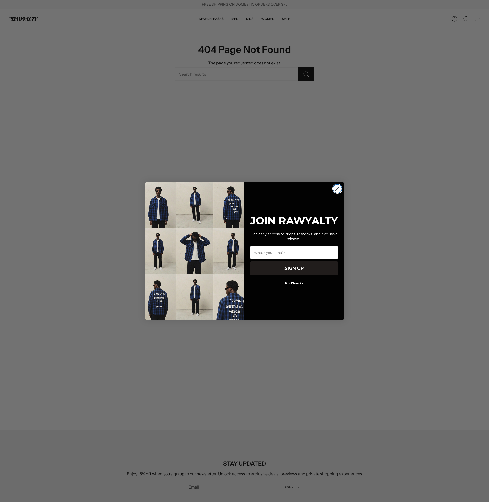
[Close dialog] (337, 188)
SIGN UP (294, 268)
